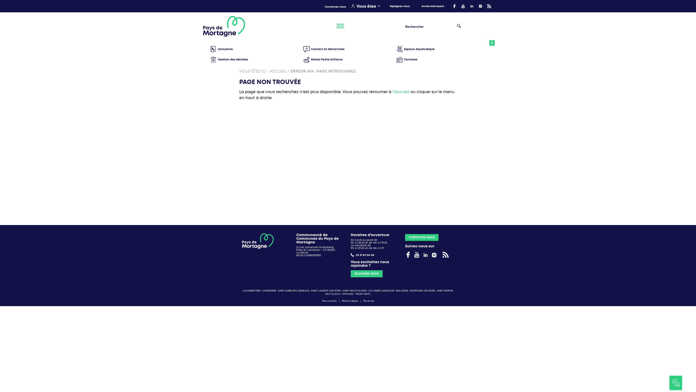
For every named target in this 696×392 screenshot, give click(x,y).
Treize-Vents (363, 294)
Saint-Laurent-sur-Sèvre (326, 290)
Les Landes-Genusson (381, 290)
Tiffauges (348, 294)
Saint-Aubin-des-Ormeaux (293, 290)
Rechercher (461, 26)
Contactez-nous (335, 7)
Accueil (278, 71)
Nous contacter (329, 300)
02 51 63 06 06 (364, 255)
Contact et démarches (327, 49)
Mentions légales (350, 300)
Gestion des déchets (233, 59)
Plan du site (368, 300)
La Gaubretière (252, 290)
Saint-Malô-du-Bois (355, 290)
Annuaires (225, 49)
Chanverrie (269, 290)
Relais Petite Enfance (327, 59)
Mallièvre (402, 290)
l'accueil (400, 91)
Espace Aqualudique (419, 49)
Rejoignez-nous (400, 6)
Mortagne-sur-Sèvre (422, 290)
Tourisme (410, 59)
